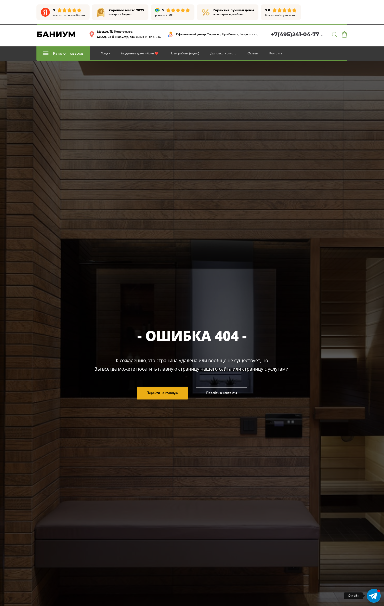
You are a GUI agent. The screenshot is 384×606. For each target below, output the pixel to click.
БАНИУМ (56, 34)
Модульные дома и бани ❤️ (139, 53)
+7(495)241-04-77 (297, 34)
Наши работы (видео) (184, 53)
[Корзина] (344, 34)
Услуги (105, 53)
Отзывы (253, 53)
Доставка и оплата (223, 53)
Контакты (275, 53)
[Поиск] (334, 34)
